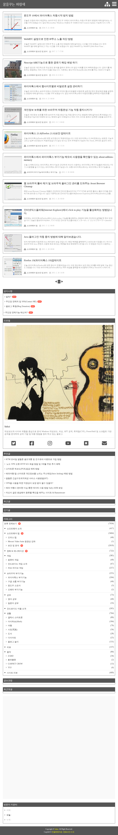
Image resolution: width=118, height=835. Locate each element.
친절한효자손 (57, 832)
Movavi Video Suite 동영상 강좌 (60, 541)
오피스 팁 (60, 537)
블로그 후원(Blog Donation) (20, 306)
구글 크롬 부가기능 (60, 581)
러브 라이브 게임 (60, 568)
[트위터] (13, 443)
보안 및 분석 (60, 545)
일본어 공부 (60, 603)
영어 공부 (60, 599)
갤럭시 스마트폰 (60, 617)
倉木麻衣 (60, 660)
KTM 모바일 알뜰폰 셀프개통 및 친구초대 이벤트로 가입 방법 (33, 459)
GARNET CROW (60, 664)
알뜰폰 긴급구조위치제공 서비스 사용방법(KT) (27, 478)
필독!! (11, 297)
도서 (60, 633)
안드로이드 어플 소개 (60, 608)
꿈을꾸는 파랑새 (14, 4)
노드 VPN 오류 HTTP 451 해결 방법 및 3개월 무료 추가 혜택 (33, 464)
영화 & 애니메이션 (60, 551)
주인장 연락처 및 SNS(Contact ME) (23, 301)
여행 (60, 625)
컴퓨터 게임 (60, 560)
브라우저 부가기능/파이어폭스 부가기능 (42, 172)
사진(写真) (60, 629)
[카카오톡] (86, 443)
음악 (60, 652)
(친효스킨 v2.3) (68, 832)
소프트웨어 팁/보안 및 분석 (37, 51)
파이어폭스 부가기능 (60, 577)
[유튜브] (68, 443)
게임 (60, 555)
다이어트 (60, 638)
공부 (60, 595)
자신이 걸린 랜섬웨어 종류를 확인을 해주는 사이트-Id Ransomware (35, 493)
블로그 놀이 (60, 642)
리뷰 (60, 647)
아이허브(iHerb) (60, 621)
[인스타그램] (50, 443)
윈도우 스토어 (60, 585)
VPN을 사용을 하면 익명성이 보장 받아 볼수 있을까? (29, 483)
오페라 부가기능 (60, 589)
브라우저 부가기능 (60, 573)
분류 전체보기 (59, 523)
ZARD (60, 656)
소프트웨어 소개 (60, 528)
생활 (60, 613)
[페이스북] (32, 443)
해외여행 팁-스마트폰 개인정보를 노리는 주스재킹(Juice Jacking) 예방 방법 (39, 474)
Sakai (56, 829)
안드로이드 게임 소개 (60, 564)
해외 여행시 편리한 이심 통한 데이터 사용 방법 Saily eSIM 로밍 (34, 488)
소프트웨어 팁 (32, 28)
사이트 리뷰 (60, 672)
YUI (60, 667)
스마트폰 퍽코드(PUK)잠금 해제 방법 (22, 469)
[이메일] (104, 443)
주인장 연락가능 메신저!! (18, 312)
